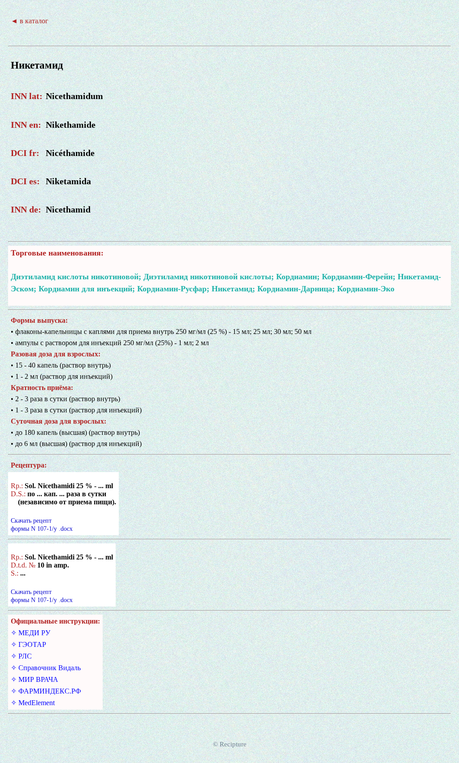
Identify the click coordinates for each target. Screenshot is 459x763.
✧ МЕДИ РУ (30, 633)
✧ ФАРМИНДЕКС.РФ (46, 691)
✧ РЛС (21, 656)
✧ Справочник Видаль (46, 668)
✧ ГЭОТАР (28, 644)
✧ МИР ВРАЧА (34, 679)
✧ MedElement (33, 703)
